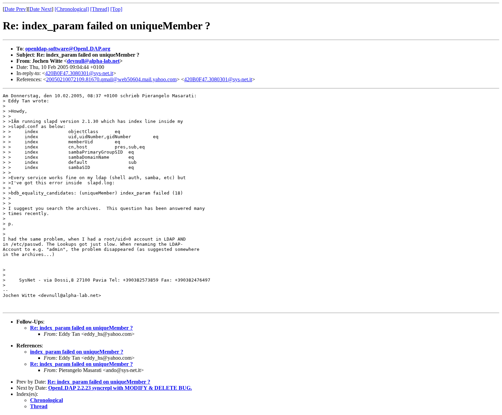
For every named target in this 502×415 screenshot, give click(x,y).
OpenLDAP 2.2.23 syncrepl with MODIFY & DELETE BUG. (120, 388)
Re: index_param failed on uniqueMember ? (81, 328)
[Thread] (99, 9)
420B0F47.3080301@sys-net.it (79, 73)
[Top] (116, 9)
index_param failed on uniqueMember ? (76, 352)
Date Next (40, 9)
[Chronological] (72, 9)
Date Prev (15, 9)
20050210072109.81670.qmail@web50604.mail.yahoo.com (111, 79)
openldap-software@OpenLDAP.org (67, 49)
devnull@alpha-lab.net (93, 61)
